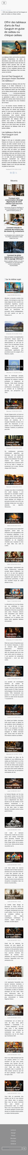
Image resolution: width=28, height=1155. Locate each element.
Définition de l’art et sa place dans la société (14, 1051)
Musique (13, 1138)
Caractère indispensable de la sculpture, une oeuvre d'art (14, 827)
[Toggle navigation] (4, 2)
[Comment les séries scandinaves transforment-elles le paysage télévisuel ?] (14, 247)
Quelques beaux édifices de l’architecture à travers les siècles (13, 899)
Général (9, 10)
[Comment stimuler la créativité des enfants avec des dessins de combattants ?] (14, 219)
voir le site (10, 93)
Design (13, 1133)
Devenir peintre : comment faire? (13, 1088)
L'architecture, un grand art (13, 1012)
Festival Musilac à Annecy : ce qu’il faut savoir (13, 787)
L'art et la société (13, 973)
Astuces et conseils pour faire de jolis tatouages (14, 560)
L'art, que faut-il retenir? (13, 859)
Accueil (3, 10)
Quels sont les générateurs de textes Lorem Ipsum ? (12, 523)
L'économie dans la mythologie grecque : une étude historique (14, 370)
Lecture (13, 1130)
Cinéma (13, 1141)
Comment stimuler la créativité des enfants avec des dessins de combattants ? (14, 230)
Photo (13, 1135)
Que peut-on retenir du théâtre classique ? (14, 713)
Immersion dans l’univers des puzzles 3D (13, 675)
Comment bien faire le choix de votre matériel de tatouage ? (13, 446)
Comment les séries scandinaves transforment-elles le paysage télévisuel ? (14, 257)
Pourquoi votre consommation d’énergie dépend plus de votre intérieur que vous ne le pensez (14, 201)
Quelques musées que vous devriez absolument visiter (14, 936)
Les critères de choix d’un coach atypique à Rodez (13, 483)
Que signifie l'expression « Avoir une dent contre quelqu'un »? (14, 637)
